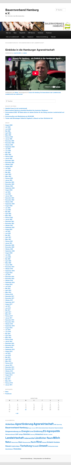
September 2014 (10, 373)
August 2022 (8, 206)
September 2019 (10, 271)
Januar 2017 (8, 318)
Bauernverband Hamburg (16, 427)
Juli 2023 (7, 192)
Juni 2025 (8, 151)
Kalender (53, 37)
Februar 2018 (9, 294)
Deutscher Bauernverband (56, 428)
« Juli (16, 413)
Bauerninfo (22, 33)
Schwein (50, 442)
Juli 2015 (7, 353)
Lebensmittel (29, 438)
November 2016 (9, 322)
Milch (56, 438)
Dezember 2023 (9, 182)
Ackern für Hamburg (34, 92)
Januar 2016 (8, 341)
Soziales (57, 442)
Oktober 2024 (9, 164)
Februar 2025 (9, 156)
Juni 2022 (8, 210)
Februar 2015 (9, 363)
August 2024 (8, 166)
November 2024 (9, 162)
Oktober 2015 (9, 347)
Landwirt (50, 434)
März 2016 (8, 337)
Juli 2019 (7, 274)
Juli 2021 (7, 231)
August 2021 (8, 229)
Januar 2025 (8, 158)
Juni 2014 (8, 377)
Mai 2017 (7, 310)
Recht (33, 442)
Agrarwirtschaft (43, 424)
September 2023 (10, 188)
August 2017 (8, 304)
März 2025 (8, 154)
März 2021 (8, 239)
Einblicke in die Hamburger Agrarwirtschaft (30, 49)
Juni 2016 (8, 331)
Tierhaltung (26, 445)
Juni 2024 (8, 170)
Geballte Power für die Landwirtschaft (16, 108)
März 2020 (8, 263)
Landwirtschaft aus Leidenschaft (14, 94)
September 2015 (10, 349)
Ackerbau (10, 424)
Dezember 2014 (9, 367)
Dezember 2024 (9, 160)
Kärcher (45, 434)
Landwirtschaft (14, 438)
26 (25, 409)
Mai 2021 (7, 235)
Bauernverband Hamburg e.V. (22, 11)
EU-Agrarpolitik (51, 431)
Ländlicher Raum (44, 437)
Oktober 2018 (9, 280)
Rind (39, 441)
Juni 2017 (8, 308)
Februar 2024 (9, 178)
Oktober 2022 (9, 202)
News (15, 33)
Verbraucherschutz (53, 446)
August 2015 (8, 351)
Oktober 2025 (9, 145)
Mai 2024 (7, 172)
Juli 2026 (7, 127)
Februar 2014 (9, 383)
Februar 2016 (9, 339)
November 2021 (9, 223)
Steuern (8, 446)
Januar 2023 (8, 196)
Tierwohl (35, 446)
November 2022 (9, 200)
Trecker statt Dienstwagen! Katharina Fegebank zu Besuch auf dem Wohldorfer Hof (29, 118)
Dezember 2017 (9, 296)
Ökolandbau (17, 449)
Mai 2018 (7, 288)
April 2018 (8, 290)
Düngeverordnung (11, 431)
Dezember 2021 (9, 221)
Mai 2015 (7, 357)
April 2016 (8, 335)
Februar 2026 (9, 137)
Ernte (31, 431)
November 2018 (9, 278)
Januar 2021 (8, 243)
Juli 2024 (7, 168)
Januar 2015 (8, 365)
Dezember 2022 (9, 198)
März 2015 (8, 361)
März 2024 (8, 176)
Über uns (8, 33)
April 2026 (8, 133)
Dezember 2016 (9, 320)
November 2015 (9, 345)
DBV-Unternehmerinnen (42, 428)
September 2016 (10, 326)
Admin (25, 53)
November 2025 (9, 143)
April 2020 (8, 261)
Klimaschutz (39, 434)
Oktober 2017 (9, 300)
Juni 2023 (8, 194)
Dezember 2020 (9, 245)
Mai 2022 (7, 212)
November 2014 (9, 369)
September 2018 (10, 282)
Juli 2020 (7, 255)
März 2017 (8, 314)
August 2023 (8, 190)
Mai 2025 (7, 152)
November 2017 (9, 298)
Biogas (29, 428)
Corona (33, 428)
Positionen (49, 33)
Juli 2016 (7, 330)
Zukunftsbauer (9, 449)
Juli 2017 (7, 306)
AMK (55, 424)
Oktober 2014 (9, 371)
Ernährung (38, 431)
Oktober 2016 (9, 324)
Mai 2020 (7, 259)
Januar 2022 (8, 219)
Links (23, 37)
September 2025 (10, 147)
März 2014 (8, 381)
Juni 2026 (8, 129)
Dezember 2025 (9, 141)
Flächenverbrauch (10, 434)
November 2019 (9, 267)
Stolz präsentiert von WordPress (42, 458)
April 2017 (8, 312)
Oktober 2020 (9, 249)
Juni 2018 (8, 286)
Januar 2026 (8, 139)
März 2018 (8, 292)
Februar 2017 (9, 316)
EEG (20, 431)
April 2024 (8, 174)
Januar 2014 (8, 385)
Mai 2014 (7, 379)
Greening (32, 434)
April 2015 (8, 359)
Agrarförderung (24, 424)
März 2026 (8, 135)
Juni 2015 (8, 355)
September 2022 (10, 204)
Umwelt (43, 445)
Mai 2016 (7, 334)
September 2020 (10, 251)
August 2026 (8, 125)
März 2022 (8, 215)
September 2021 (10, 227)
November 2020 (9, 247)
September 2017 (10, 302)
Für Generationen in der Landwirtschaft (50, 92)
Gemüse (26, 434)
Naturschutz (14, 442)
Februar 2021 (9, 241)
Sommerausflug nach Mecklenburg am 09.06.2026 (19, 116)
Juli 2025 (7, 149)
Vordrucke (40, 33)
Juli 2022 (7, 208)
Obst (20, 442)
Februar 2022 (9, 217)
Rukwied (44, 442)
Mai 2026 (7, 131)
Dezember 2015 (9, 343)
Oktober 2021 (9, 225)
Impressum (30, 37)
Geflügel (21, 434)
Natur (8, 441)
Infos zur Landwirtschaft (12, 37)
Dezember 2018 (9, 276)
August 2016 (8, 328)
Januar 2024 (8, 180)
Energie (25, 431)
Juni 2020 (8, 257)
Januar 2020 (8, 265)
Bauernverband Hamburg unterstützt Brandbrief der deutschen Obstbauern (26, 110)
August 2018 (8, 284)
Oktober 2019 (9, 269)
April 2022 (8, 213)
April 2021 (8, 237)
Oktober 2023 (9, 186)
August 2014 (8, 375)
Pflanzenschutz (26, 442)
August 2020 (8, 253)
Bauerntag (59, 424)
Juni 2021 (8, 233)
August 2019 (8, 273)
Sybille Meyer (16, 446)
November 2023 (9, 184)
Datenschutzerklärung (42, 37)
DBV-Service (31, 33)
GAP (16, 434)
